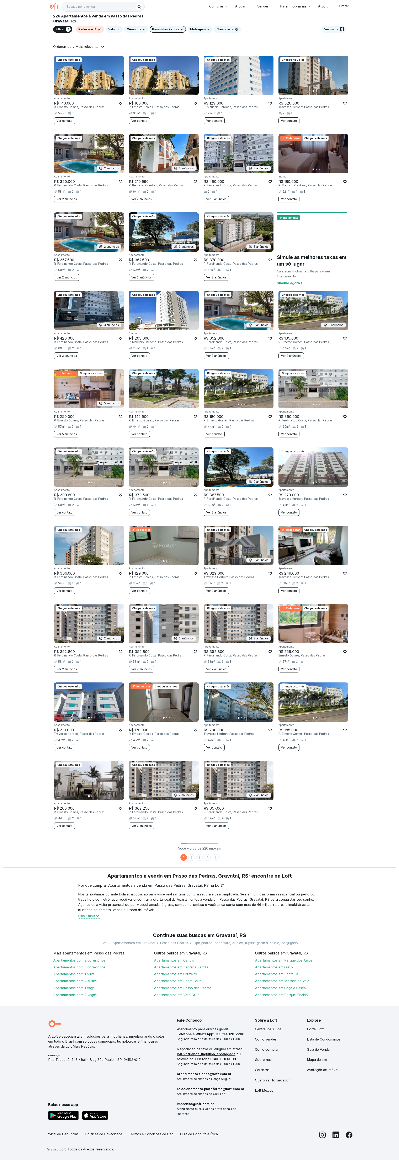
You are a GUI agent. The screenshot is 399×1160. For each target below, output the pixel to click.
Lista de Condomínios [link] (323, 1039)
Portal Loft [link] (315, 1029)
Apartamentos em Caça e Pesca (280, 988)
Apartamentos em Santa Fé (276, 974)
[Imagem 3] (319, 169)
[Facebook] (349, 1136)
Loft (104, 943)
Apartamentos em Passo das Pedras (182, 988)
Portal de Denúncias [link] (63, 1134)
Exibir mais (86, 916)
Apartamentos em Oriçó (274, 967)
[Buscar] (139, 6)
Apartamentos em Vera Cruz (176, 995)
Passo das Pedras (174, 943)
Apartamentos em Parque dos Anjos (283, 960)
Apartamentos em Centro (174, 960)
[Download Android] (63, 1116)
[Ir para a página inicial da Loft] (56, 6)
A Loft (323, 6)
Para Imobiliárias (293, 6)
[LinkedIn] (335, 1136)
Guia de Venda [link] (318, 1049)
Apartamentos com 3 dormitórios (79, 967)
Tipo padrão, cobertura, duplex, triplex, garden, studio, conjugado (245, 943)
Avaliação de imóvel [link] (322, 1070)
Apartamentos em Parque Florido (281, 995)
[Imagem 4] (322, 169)
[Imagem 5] (175, 404)
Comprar (216, 6)
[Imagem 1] (89, 91)
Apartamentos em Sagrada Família (181, 967)
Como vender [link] (265, 1039)
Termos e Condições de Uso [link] (151, 1134)
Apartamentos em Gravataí (133, 943)
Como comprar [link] (267, 1049)
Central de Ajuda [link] (268, 1029)
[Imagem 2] (91, 91)
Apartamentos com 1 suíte (74, 974)
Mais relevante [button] (87, 46)
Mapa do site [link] (317, 1060)
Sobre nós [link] (263, 1060)
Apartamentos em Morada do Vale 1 (283, 981)
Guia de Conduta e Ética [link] (199, 1134)
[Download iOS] (95, 1116)
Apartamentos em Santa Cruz (177, 981)
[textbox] (103, 7)
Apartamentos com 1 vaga (74, 988)
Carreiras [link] (262, 1070)
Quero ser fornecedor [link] (272, 1080)
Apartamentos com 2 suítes (75, 981)
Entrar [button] (344, 6)
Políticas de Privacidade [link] (103, 1134)
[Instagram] (322, 1136)
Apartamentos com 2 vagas (75, 995)
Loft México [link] (264, 1090)
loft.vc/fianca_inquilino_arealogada (206, 1054)
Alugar (240, 6)
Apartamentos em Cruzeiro (175, 974)
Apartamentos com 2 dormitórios (79, 960)
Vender (262, 6)
